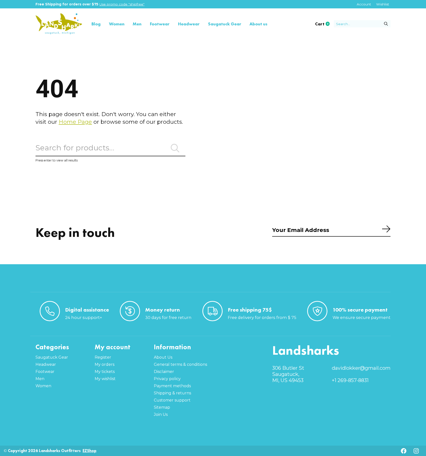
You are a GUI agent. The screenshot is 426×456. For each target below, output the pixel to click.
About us (258, 24)
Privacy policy (167, 378)
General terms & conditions (180, 364)
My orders (104, 364)
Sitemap (162, 407)
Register (103, 357)
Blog (96, 24)
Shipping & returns (172, 393)
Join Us (161, 414)
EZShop (89, 450)
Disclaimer (164, 371)
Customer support (172, 400)
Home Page (75, 121)
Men (137, 24)
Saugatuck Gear (224, 24)
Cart (324, 24)
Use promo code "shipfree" (121, 4)
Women (116, 24)
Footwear (160, 24)
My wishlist (105, 378)
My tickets (105, 371)
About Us (163, 357)
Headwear (189, 24)
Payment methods (172, 386)
